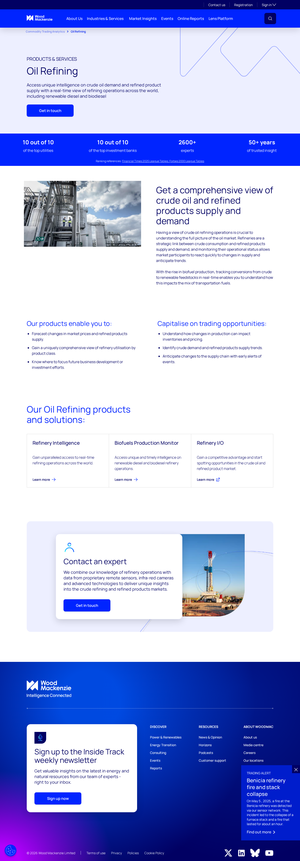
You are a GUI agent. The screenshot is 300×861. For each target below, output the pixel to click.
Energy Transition (163, 745)
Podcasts (206, 752)
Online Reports (191, 18)
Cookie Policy (154, 853)
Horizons (205, 745)
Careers (249, 752)
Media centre (253, 745)
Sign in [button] (269, 4)
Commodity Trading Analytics (45, 32)
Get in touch (50, 110)
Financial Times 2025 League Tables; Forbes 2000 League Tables (163, 161)
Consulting (158, 752)
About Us (74, 18)
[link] (150, 689)
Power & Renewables (165, 737)
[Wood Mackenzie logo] (39, 18)
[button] (270, 18)
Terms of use (95, 853)
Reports (156, 768)
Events (167, 18)
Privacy (116, 853)
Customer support (212, 760)
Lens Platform (221, 18)
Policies (133, 853)
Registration (243, 5)
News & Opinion (210, 737)
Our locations (253, 760)
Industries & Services (105, 18)
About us (250, 737)
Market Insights (143, 18)
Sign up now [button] (58, 798)
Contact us (216, 5)
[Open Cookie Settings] (10, 850)
